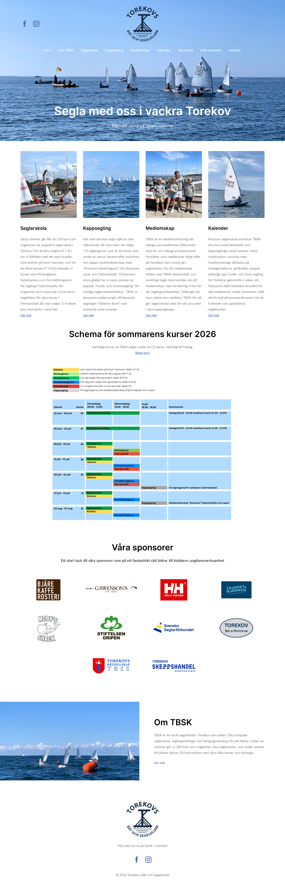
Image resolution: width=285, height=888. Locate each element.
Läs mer (159, 763)
